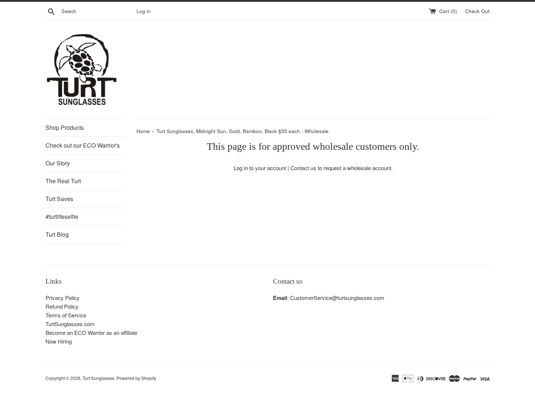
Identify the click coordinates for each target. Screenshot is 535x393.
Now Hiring (58, 341)
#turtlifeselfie (61, 216)
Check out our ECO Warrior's (82, 145)
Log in (143, 11)
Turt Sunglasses (98, 378)
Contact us (303, 168)
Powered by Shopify (136, 378)
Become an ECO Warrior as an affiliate (91, 332)
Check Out (477, 11)
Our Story (57, 163)
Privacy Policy (62, 297)
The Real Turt (63, 181)
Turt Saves (59, 199)
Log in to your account (260, 168)
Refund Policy (62, 306)
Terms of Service (65, 315)
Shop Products (64, 127)
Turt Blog (57, 234)
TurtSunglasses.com (70, 324)
